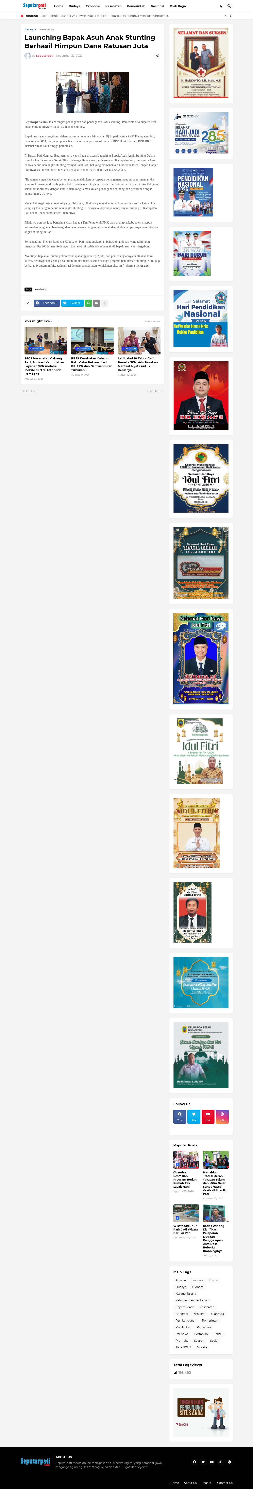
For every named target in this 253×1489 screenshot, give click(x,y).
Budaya (74, 6)
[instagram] (220, 1462)
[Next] (231, 16)
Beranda (30, 29)
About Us (190, 1483)
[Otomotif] (208, 1126)
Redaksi (207, 1483)
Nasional (157, 6)
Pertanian (201, 1334)
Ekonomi (93, 6)
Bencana (198, 1280)
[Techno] (222, 1126)
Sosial (214, 1340)
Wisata (202, 1347)
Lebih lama (154, 391)
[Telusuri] (229, 6)
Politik (217, 1334)
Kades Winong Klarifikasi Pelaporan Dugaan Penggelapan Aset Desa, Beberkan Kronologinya (213, 1238)
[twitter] (203, 1462)
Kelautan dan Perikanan (192, 1300)
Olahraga (217, 1314)
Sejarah (199, 1340)
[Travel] (193, 1126)
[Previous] (226, 16)
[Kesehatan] (179, 1129)
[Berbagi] (157, 56)
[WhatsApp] (88, 303)
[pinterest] (229, 1462)
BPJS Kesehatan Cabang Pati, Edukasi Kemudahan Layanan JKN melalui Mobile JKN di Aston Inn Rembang (44, 366)
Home (58, 6)
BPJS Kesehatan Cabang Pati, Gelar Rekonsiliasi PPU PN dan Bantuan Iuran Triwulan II (91, 364)
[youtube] (212, 1462)
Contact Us (225, 1483)
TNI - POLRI (184, 1347)
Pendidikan (183, 1327)
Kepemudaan (185, 1307)
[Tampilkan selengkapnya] (104, 303)
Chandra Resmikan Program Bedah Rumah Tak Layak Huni (185, 1180)
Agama (181, 1280)
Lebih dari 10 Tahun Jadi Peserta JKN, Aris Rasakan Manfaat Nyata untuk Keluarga (138, 364)
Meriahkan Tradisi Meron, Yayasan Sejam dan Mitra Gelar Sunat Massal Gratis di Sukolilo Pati (215, 1183)
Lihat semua (151, 321)
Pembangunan (186, 1320)
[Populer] (193, 1129)
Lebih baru (30, 391)
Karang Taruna (186, 1293)
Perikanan (204, 1327)
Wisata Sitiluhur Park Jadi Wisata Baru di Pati (73, 16)
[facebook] (194, 1462)
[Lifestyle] (179, 1126)
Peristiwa (182, 1334)
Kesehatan (113, 6)
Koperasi (182, 1314)
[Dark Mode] (221, 6)
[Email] (96, 303)
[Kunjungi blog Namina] (201, 1436)
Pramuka (182, 1340)
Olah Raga (178, 6)
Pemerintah (136, 6)
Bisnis (213, 1280)
